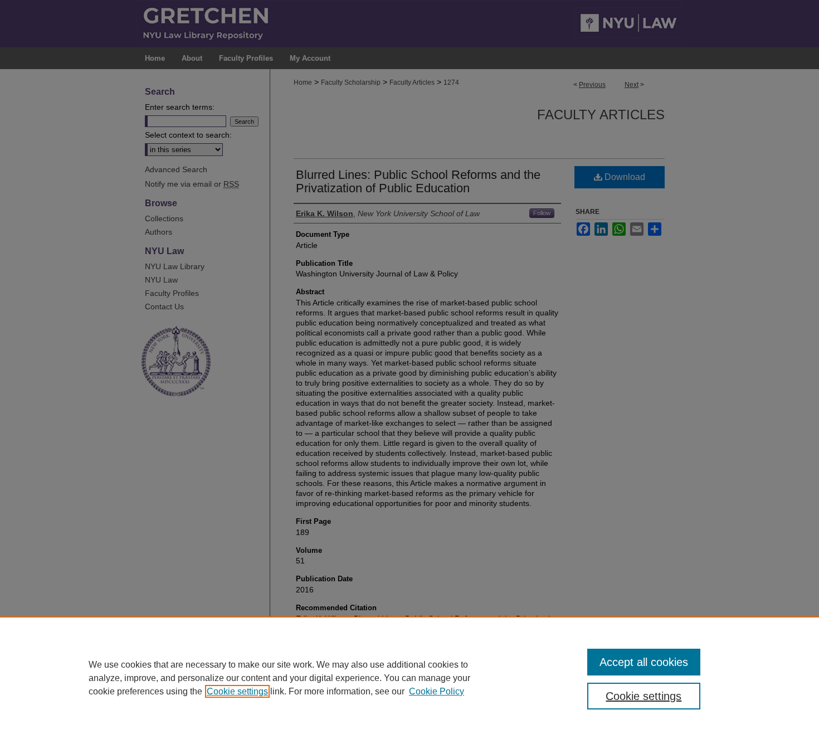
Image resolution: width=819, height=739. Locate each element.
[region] (409, 677)
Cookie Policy (436, 691)
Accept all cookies (643, 662)
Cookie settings (237, 691)
